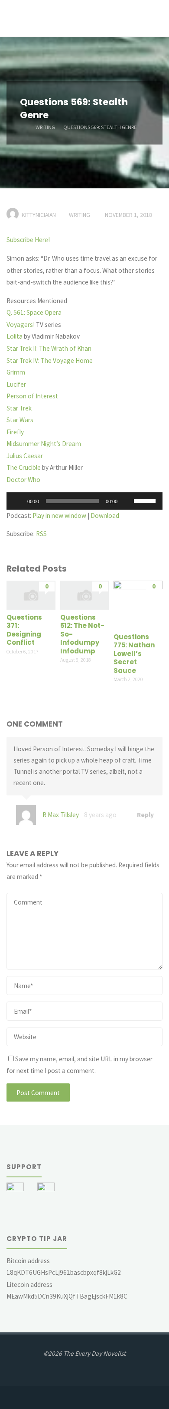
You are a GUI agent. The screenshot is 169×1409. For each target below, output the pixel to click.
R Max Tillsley (60, 815)
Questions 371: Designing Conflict (24, 630)
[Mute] (127, 501)
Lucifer (16, 384)
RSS (41, 534)
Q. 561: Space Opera (34, 312)
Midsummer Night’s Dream (43, 444)
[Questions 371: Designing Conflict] (30, 594)
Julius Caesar (24, 456)
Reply (145, 815)
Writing (45, 126)
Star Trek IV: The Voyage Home (49, 360)
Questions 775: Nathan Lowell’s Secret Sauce (134, 653)
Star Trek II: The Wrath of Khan (48, 348)
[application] (84, 501)
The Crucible (23, 467)
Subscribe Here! (28, 240)
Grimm (15, 372)
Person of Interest (32, 396)
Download (105, 515)
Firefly (15, 432)
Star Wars (19, 420)
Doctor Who (23, 479)
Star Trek (19, 408)
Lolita (14, 336)
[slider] (146, 500)
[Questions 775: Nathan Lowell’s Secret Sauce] (138, 604)
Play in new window (59, 515)
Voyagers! (20, 324)
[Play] (17, 501)
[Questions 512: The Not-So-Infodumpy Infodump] (84, 594)
